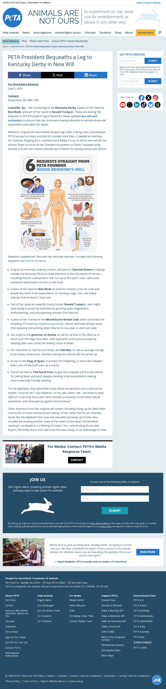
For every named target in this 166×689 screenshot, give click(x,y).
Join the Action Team (48, 610)
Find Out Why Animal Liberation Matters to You (17, 613)
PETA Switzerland (142, 621)
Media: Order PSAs (39, 41)
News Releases (11, 41)
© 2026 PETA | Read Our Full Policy (24, 675)
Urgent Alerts (44, 600)
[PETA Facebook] (141, 98)
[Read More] (83, 552)
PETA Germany (141, 610)
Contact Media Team (80, 621)
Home (5, 46)
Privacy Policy (12, 681)
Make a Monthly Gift (112, 610)
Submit (153, 60)
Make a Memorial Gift (112, 615)
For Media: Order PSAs (81, 615)
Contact (62, 675)
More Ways (107, 655)
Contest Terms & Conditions (85, 675)
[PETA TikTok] (144, 105)
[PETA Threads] (157, 105)
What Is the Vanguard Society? (113, 638)
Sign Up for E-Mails (15, 637)
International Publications (12, 654)
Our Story (10, 600)
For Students (44, 615)
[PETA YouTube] (123, 105)
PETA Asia (138, 637)
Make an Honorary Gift (113, 621)
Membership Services (112, 645)
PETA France (140, 605)
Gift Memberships (111, 650)
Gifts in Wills (107, 631)
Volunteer (10, 626)
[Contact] (58, 454)
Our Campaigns (45, 605)
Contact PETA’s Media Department (70, 41)
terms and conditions (100, 523)
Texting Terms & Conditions (133, 675)
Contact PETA (12, 647)
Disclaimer (109, 675)
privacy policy (105, 526)
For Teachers (44, 621)
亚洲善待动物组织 (142, 642)
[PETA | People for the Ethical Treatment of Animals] (12, 17)
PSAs (24, 41)
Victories (10, 621)
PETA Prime (11, 631)
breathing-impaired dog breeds (44, 324)
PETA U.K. (138, 600)
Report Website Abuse (53, 681)
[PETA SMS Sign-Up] (130, 105)
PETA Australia (141, 631)
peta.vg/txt (130, 69)
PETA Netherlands (143, 615)
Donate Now (108, 600)
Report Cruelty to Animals (149, 3)
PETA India (139, 626)
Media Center (76, 600)
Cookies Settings (75, 681)
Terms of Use (30, 681)
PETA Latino (140, 647)
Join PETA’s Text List (16, 642)
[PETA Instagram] (155, 98)
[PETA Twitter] (148, 98)
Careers (9, 605)
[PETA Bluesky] (151, 105)
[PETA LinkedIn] (137, 105)
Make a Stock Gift (110, 626)
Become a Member (111, 605)
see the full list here (33, 261)
